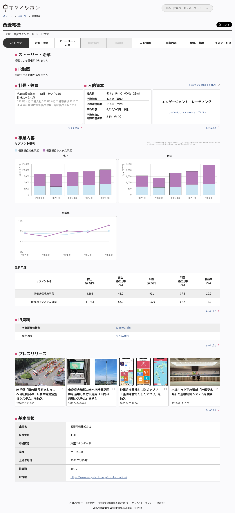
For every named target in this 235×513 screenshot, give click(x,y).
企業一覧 (22, 16)
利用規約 (90, 502)
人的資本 (145, 43)
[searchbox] (188, 8)
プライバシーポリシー (143, 502)
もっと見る (73, 127)
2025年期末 (122, 336)
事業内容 (171, 43)
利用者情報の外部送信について (113, 502)
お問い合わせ (76, 502)
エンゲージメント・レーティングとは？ (186, 112)
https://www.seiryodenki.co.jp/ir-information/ (98, 477)
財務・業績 (197, 43)
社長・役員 (42, 43)
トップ (18, 43)
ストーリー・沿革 (67, 43)
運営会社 (161, 502)
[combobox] (187, 8)
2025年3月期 (123, 327)
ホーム (9, 16)
